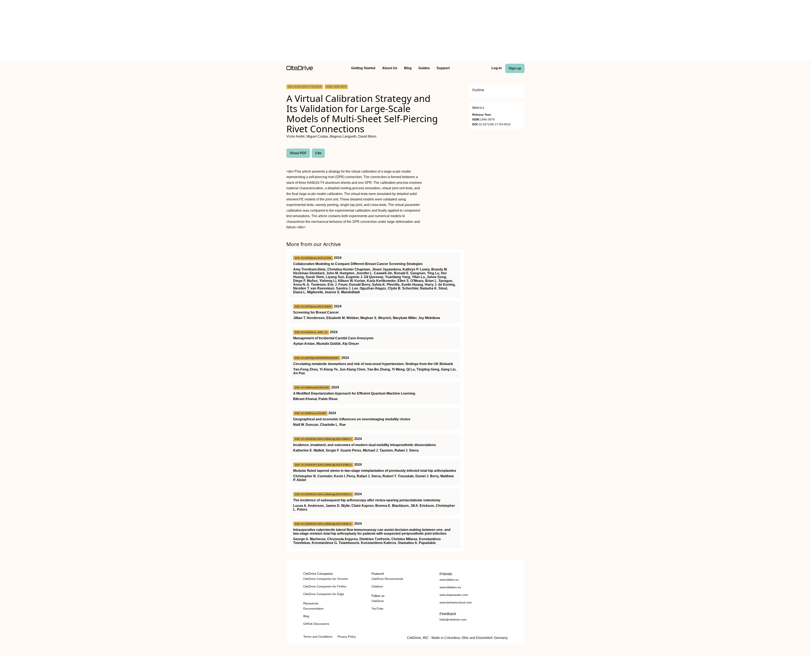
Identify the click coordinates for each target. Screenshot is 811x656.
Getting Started (363, 68)
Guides (424, 68)
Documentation (313, 608)
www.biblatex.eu (450, 587)
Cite (318, 153)
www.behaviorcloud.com (456, 602)
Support (443, 68)
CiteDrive (377, 601)
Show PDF (298, 153)
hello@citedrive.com (453, 619)
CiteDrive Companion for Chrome (325, 578)
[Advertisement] (405, 31)
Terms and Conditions (317, 636)
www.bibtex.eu (449, 579)
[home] (299, 69)
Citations (377, 586)
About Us (389, 68)
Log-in (496, 68)
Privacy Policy (346, 636)
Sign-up (515, 68)
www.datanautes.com (454, 594)
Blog (408, 68)
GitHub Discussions (316, 623)
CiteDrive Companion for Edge (323, 594)
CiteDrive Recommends (387, 578)
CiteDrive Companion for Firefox (324, 586)
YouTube (377, 608)
